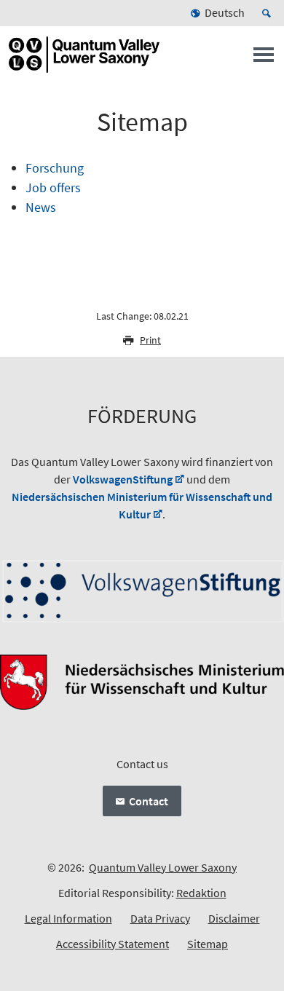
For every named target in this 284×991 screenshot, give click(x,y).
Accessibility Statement (112, 943)
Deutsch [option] (225, 12)
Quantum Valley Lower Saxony (163, 867)
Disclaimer (234, 918)
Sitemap (207, 943)
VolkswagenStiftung (123, 479)
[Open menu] (263, 59)
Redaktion (201, 892)
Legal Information (68, 918)
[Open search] (268, 13)
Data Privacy (160, 918)
